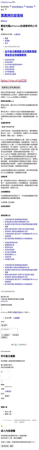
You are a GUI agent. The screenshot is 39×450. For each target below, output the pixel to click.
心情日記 (17, 34)
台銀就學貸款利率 (11, 242)
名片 (6, 43)
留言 (20, 312)
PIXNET (9, 420)
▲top (2, 321)
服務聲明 (21, 422)
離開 (11, 446)
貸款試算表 (9, 62)
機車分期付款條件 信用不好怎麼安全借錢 (19, 229)
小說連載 (16, 318)
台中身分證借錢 (10, 252)
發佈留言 (4, 337)
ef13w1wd (4, 301)
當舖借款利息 (9, 245)
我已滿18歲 (5, 446)
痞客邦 (15, 312)
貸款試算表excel (10, 254)
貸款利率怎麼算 (10, 74)
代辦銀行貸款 (9, 259)
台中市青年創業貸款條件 (13, 64)
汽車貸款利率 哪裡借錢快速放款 (16, 219)
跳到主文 (4, 21)
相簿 (6, 38)
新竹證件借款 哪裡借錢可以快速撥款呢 (18, 238)
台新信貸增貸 (9, 250)
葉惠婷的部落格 (12, 15)
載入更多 (4, 325)
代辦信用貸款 (9, 69)
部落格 (7, 41)
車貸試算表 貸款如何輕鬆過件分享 (17, 222)
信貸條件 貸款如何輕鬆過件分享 (16, 231)
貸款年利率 (9, 247)
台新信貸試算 (9, 60)
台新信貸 (8, 257)
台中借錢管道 (9, 72)
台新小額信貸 (9, 67)
